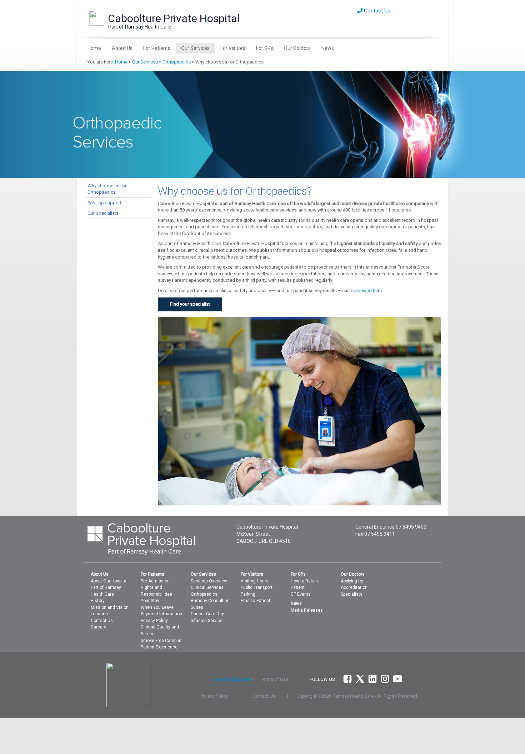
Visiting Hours (255, 581)
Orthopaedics (176, 62)
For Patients (156, 48)
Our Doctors (297, 48)
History (98, 600)
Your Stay (150, 600)
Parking (248, 594)
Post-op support (104, 202)
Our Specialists (103, 213)
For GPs (264, 48)
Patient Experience (159, 647)
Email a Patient (255, 600)
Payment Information (161, 613)
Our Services (195, 48)
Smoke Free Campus (161, 640)
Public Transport (256, 587)
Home (94, 48)
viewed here (369, 290)
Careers (98, 627)
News (327, 48)
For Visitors (232, 48)
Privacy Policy (154, 620)
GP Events (301, 594)
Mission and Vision (110, 607)
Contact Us (376, 10)
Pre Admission (155, 581)
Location (99, 613)
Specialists (351, 594)
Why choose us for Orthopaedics (107, 189)
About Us (122, 48)
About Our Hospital (109, 581)
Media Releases (307, 610)
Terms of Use (274, 679)
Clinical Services (207, 587)
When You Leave (157, 607)
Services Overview (209, 581)
